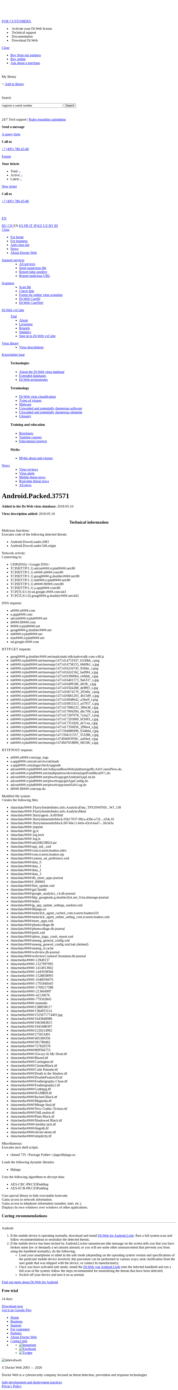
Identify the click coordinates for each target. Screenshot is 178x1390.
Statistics (25, 332)
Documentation (22, 36)
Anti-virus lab (19, 245)
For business (19, 241)
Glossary (25, 416)
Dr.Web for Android (116, 1235)
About (23, 320)
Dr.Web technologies (33, 379)
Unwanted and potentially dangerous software (50, 408)
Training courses (30, 437)
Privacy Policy (12, 1386)
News (14, 249)
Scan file (25, 287)
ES (21, 226)
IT (31, 226)
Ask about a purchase (25, 63)
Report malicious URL (34, 276)
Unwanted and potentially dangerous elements (50, 412)
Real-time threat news (34, 481)
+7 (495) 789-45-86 (15, 149)
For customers (20, 1329)
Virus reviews (28, 469)
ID (56, 226)
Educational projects (33, 441)
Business (16, 1321)
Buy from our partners (25, 55)
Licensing (26, 324)
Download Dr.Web (25, 40)
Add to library (14, 84)
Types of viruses (30, 400)
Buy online (18, 59)
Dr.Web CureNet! (31, 303)
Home (14, 1317)
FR (26, 226)
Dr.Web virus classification (37, 396)
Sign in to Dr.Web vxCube (37, 336)
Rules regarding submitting (47, 119)
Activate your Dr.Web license (32, 28)
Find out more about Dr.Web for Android (30, 1282)
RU (5, 226)
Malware (25, 404)
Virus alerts (27, 473)
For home (17, 237)
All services (27, 264)
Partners (15, 1333)
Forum (6, 156)
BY (51, 226)
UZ (46, 226)
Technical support (24, 32)
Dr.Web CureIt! (29, 299)
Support (15, 1325)
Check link (26, 291)
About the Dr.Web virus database (41, 372)
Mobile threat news (32, 477)
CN (10, 226)
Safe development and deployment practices (32, 1382)
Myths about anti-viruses (36, 458)
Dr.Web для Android (101, 1267)
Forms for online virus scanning (41, 295)
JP (35, 226)
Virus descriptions (31, 347)
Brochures (26, 433)
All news (25, 485)
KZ (40, 226)
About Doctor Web (23, 253)
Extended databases (32, 376)
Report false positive (33, 272)
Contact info (18, 1341)
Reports (24, 328)
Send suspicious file (32, 268)
